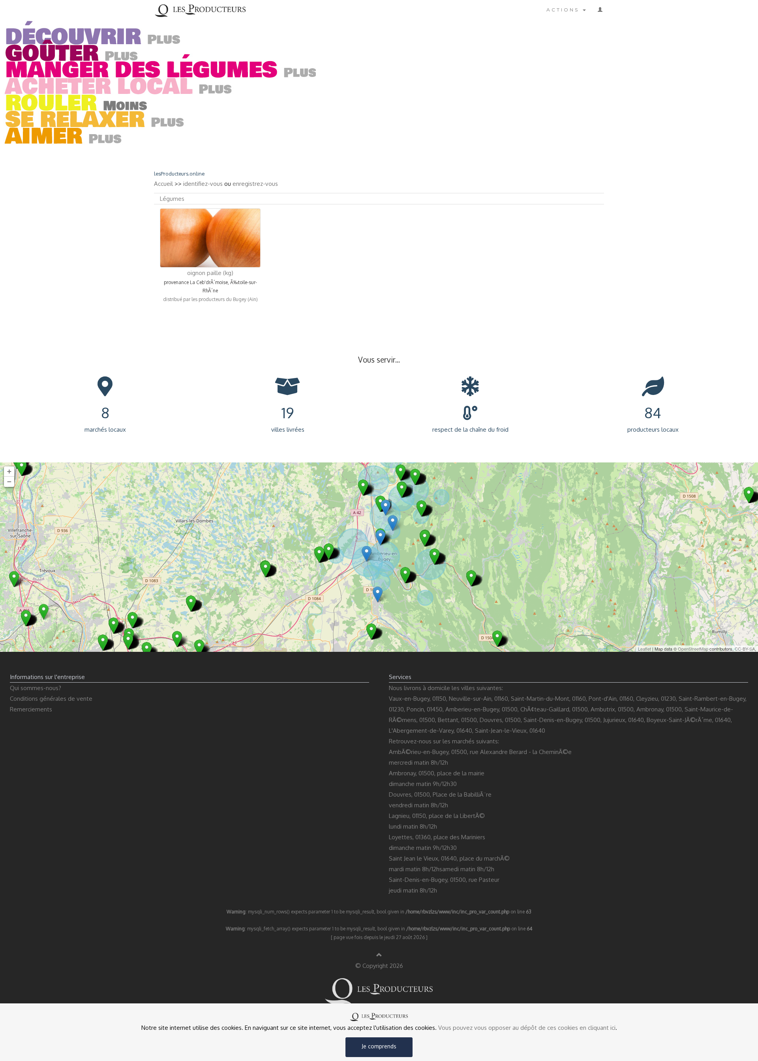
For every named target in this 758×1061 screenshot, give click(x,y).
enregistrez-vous (255, 183)
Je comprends (379, 1046)
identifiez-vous (203, 183)
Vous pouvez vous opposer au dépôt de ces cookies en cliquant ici (526, 1027)
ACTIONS (564, 10)
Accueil (163, 183)
